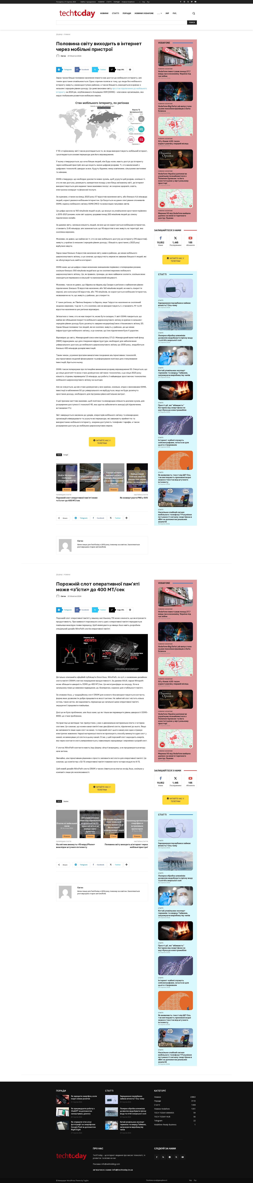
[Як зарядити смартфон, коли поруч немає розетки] (62, 1099)
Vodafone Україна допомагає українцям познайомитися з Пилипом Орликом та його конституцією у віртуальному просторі (173, 178)
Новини (67, 34)
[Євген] (58, 56)
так (160, 237)
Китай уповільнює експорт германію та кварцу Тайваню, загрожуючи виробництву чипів (174, 372)
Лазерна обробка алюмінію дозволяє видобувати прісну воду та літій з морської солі (175, 337)
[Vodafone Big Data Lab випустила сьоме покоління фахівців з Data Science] (175, 91)
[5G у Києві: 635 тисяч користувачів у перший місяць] (175, 126)
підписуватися (191, 237)
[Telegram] (169, 1157)
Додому (59, 34)
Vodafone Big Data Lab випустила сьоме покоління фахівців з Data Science (174, 108)
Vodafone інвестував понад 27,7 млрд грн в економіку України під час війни (174, 73)
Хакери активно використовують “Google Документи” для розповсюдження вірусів (114, 478)
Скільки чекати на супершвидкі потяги (90, 477)
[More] (130, 69)
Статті (160, 300)
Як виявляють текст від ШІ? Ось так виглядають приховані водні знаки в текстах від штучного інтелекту (174, 478)
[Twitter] (188, 1)
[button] (194, 13)
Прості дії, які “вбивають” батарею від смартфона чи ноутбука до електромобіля (172, 407)
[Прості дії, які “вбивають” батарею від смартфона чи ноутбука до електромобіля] (175, 390)
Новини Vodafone (165, 69)
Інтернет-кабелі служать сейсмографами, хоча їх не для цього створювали (173, 442)
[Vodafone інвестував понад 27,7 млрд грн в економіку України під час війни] (175, 56)
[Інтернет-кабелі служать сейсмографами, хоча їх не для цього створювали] (175, 425)
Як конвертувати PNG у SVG (134, 498)
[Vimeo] (191, 1)
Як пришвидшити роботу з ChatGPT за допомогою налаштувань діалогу (82, 1111)
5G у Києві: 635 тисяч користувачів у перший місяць (173, 142)
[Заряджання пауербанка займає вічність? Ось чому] (175, 288)
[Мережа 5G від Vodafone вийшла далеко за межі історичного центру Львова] (175, 198)
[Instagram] (184, 1)
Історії (66, 455)
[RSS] (163, 1157)
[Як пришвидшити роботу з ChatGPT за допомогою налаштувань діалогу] (62, 1111)
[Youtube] (195, 1)
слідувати (175, 237)
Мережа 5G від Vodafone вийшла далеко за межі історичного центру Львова (174, 215)
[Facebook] (180, 1)
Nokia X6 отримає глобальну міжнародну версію (67, 478)
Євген (63, 56)
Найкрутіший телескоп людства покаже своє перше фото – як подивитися (137, 477)
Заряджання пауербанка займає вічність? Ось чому (174, 304)
